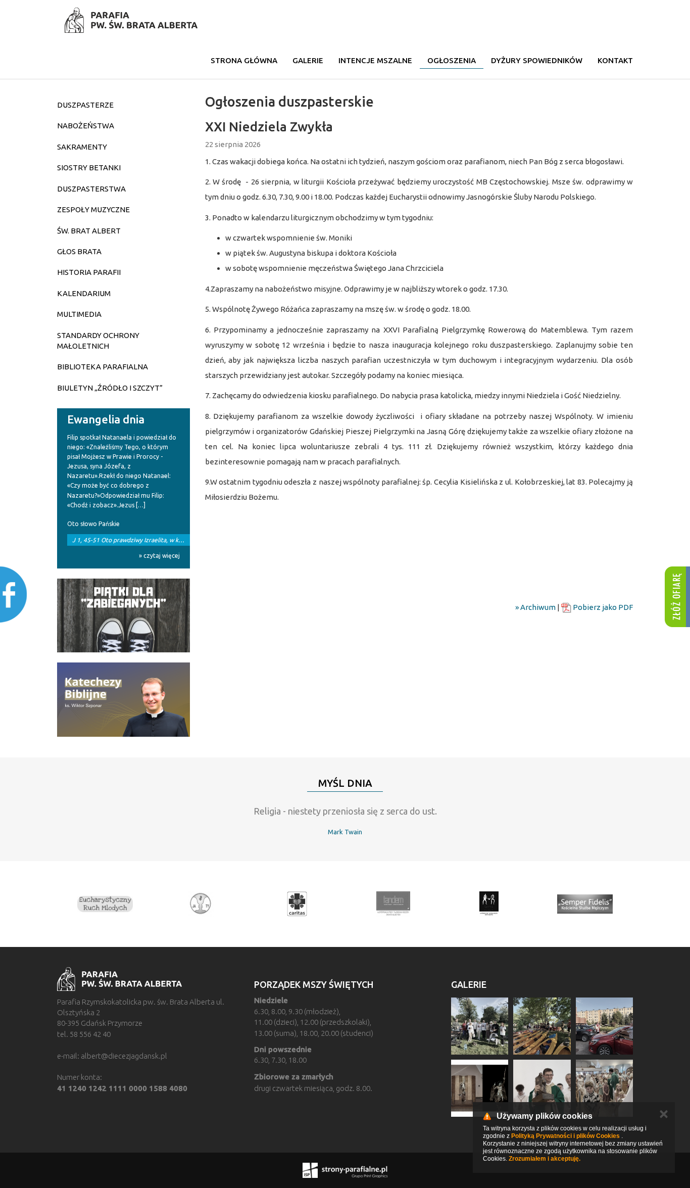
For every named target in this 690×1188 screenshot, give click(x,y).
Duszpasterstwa (91, 188)
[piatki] (123, 616)
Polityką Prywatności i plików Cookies (565, 1135)
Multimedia (79, 314)
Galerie (307, 60)
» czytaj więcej (159, 555)
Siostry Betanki (89, 167)
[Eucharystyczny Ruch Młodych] (105, 904)
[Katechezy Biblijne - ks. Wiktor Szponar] (123, 699)
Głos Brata (79, 251)
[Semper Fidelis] (585, 904)
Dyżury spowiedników (536, 60)
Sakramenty (82, 146)
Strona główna (244, 60)
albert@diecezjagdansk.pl (124, 1056)
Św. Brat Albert (89, 230)
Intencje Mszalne (375, 60)
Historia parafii (89, 272)
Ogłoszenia (451, 60)
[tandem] (393, 904)
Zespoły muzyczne (93, 209)
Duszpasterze (85, 105)
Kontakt (615, 60)
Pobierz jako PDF (602, 607)
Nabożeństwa (85, 125)
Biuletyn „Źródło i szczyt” (110, 388)
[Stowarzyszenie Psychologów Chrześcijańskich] (201, 904)
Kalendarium (84, 293)
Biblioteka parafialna (102, 366)
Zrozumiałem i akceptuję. (544, 1158)
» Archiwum (535, 607)
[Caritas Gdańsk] (297, 904)
